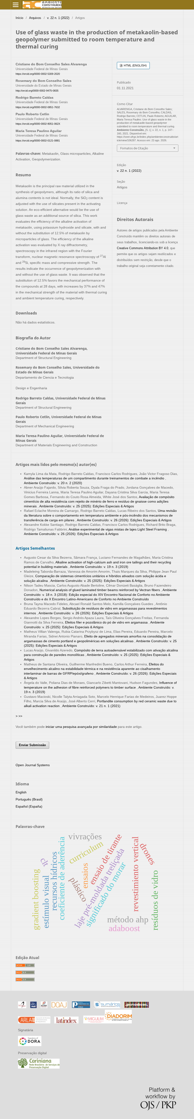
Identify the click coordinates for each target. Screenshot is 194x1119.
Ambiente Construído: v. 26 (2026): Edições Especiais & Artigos (124, 520)
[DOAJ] (59, 1007)
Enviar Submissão (32, 745)
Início (19, 18)
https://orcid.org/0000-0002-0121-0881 (38, 140)
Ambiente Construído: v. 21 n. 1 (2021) (91, 706)
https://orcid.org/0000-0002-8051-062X (38, 124)
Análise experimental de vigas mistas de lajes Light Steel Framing (118, 529)
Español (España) (29, 806)
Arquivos (35, 18)
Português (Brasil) (29, 799)
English (21, 792)
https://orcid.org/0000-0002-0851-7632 (38, 107)
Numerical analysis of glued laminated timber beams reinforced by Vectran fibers (100, 590)
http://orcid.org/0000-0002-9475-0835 (37, 90)
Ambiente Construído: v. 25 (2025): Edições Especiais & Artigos (86, 506)
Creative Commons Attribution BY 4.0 (142, 248)
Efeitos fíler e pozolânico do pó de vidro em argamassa (107, 622)
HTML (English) (135, 65)
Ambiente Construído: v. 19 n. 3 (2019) (99, 567)
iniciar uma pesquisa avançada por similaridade (81, 727)
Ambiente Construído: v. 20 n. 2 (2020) (53, 483)
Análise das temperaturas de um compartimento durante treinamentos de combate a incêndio (94, 478)
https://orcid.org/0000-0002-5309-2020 (38, 73)
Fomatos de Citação (134, 148)
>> (20, 716)
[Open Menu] (15, 4)
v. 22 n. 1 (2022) (58, 18)
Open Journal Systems (33, 765)
